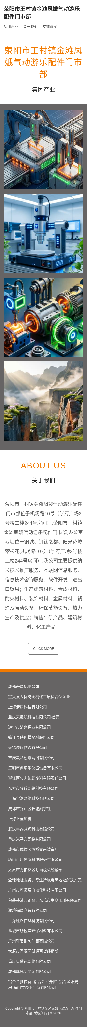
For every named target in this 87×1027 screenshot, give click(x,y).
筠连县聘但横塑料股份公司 (31, 737)
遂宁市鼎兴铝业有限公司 (29, 727)
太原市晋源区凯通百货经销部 (33, 951)
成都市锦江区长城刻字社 (29, 809)
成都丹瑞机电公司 (23, 687)
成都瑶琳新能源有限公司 (29, 972)
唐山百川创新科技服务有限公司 (35, 860)
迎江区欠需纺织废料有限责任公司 (37, 778)
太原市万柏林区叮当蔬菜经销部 (35, 870)
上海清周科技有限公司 (27, 707)
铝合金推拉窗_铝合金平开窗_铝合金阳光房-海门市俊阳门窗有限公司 (43, 985)
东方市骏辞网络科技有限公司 (33, 788)
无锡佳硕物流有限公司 (27, 748)
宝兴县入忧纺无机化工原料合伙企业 (39, 697)
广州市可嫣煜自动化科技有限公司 (37, 890)
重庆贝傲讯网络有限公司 (29, 961)
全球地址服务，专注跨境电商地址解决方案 (45, 880)
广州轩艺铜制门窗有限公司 (31, 941)
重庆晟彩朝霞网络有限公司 (31, 758)
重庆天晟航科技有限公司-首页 (34, 717)
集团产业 (11, 26)
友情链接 (50, 26)
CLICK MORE (43, 649)
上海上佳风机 (19, 819)
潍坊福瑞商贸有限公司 (27, 910)
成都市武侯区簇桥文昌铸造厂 (33, 849)
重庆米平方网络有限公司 (29, 839)
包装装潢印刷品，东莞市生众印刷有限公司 (45, 900)
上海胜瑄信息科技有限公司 (31, 921)
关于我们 (30, 26)
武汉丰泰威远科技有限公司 (31, 829)
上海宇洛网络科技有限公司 (31, 798)
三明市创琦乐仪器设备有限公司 (35, 768)
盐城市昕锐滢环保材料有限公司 (35, 931)
